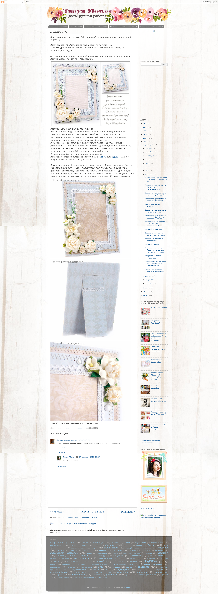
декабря (149, 145)
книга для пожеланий (132, 553)
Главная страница (58, 27)
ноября (149, 149)
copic (85, 543)
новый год (103, 561)
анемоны (72, 545)
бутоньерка (61, 548)
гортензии (87, 550)
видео (95, 548)
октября (149, 152)
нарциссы (88, 562)
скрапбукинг (124, 569)
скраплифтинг (144, 570)
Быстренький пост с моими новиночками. (155, 234)
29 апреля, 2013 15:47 (89, 457)
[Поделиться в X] (92, 428)
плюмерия (66, 564)
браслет (127, 545)
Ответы (62, 452)
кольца (149, 553)
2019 (145, 123)
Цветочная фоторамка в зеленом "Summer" (155, 200)
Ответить (61, 447)
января (149, 283)
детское (117, 550)
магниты (65, 558)
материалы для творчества (111, 558)
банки (97, 545)
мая (147, 171)
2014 (145, 138)
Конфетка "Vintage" (155, 322)
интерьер (159, 550)
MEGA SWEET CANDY (159, 308)
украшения (122, 572)
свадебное (143, 567)
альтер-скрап (56, 545)
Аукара (115, 543)
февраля (149, 280)
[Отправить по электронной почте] (87, 428)
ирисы (89, 553)
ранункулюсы (86, 567)
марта (148, 276)
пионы (52, 564)
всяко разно (111, 548)
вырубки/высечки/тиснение (139, 548)
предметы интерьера (153, 564)
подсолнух (80, 564)
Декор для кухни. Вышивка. (153, 205)
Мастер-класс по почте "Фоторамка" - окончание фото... (155, 187)
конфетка (118, 556)
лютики (53, 558)
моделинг (151, 558)
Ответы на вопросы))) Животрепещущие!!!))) (156, 270)
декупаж (102, 550)
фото (60, 575)
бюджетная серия (78, 548)
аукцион (85, 545)
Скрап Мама (140, 543)
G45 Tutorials (147, 509)
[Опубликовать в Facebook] (94, 428)
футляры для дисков (147, 575)
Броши (127, 543)
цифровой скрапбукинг (84, 578)
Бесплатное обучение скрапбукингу (150, 442)
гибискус (74, 550)
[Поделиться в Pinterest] (97, 428)
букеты (151, 545)
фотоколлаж (97, 575)
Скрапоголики (157, 543)
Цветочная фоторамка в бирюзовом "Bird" (155, 211)
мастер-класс (65, 428)
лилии (160, 556)
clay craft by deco (62, 542)
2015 (145, 134)
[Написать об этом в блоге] (90, 428)
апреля (149, 174)
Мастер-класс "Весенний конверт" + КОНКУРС (157, 376)
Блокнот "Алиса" (152, 244)
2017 (145, 127)
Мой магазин (76, 27)
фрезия (128, 575)
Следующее (57, 511)
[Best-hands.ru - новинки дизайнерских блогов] (154, 518)
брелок (139, 545)
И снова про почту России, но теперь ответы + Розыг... (154, 250)
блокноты (110, 545)
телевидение (98, 572)
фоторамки (77, 428)
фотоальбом (78, 575)
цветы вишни (63, 578)
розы (100, 567)
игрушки (146, 550)
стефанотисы (80, 572)
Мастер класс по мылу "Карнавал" (158, 413)
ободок (120, 562)
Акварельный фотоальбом (156, 361)
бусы (166, 545)
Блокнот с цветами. (154, 229)
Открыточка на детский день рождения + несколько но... (155, 264)
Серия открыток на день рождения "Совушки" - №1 (156, 179)
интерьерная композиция (64, 553)
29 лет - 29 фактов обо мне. (158, 400)
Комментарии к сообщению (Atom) (81, 518)
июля (148, 163)
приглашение (55, 567)
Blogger (127, 588)
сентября (150, 156)
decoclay (98, 542)
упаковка (142, 572)
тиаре (110, 572)
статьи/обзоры (58, 572)
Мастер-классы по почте (151, 27)
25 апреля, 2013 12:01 (79, 440)
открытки (150, 561)
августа (149, 160)
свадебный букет (79, 570)
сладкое (159, 570)
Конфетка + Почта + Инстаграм (154, 257)
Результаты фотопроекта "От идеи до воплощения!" (156, 224)
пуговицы (71, 567)
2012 (145, 288)
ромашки (116, 567)
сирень (108, 570)
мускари (164, 558)
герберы (60, 550)
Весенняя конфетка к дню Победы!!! (158, 349)
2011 (145, 292)
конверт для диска (66, 556)
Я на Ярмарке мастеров (96, 27)
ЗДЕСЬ (103, 157)
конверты (86, 556)
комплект (163, 553)
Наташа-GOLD (62, 440)
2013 (145, 142)
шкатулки (103, 578)
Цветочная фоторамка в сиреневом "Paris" (155, 194)
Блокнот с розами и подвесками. (154, 240)
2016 (145, 131)
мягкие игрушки (73, 561)
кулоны (150, 556)
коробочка (136, 556)
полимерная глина (124, 564)
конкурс (102, 556)
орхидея (133, 562)
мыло (56, 561)
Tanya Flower (69, 457)
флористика (161, 572)
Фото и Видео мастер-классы (123, 27)
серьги (96, 570)
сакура (129, 567)
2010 (145, 295)
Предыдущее (127, 511)
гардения (163, 548)
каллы (116, 553)
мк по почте (136, 558)
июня (148, 167)
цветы (164, 575)
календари (102, 553)
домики (133, 550)
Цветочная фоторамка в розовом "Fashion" (155, 217)
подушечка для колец (99, 564)
